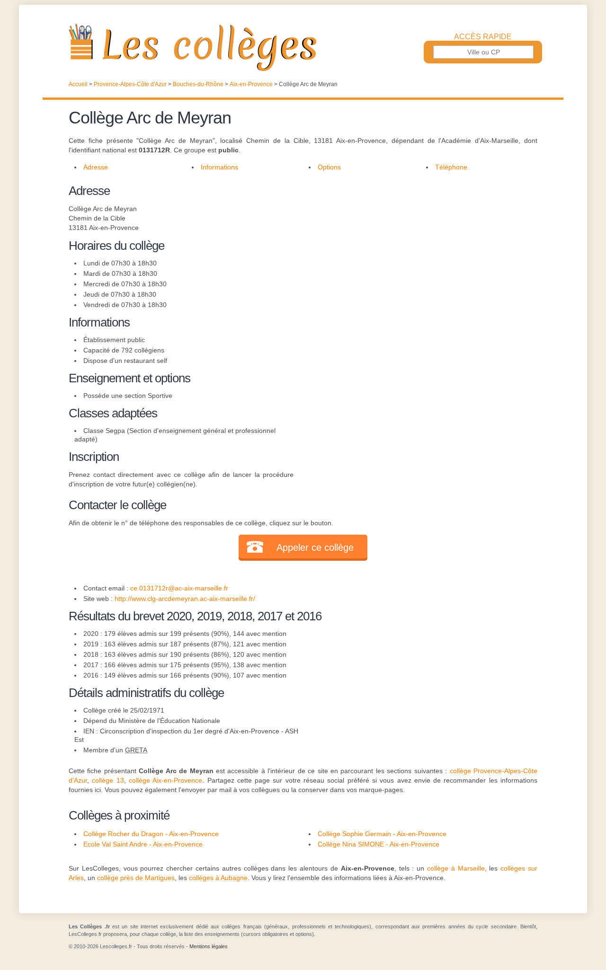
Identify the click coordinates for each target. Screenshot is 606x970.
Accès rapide (483, 37)
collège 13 (108, 780)
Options (329, 167)
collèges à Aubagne (218, 878)
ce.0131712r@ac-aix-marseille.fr (179, 588)
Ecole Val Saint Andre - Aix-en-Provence (143, 844)
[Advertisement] (415, 248)
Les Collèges (303, 47)
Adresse (95, 167)
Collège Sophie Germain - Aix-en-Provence (382, 834)
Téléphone (451, 167)
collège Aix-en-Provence (165, 780)
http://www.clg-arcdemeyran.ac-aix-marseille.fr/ (185, 598)
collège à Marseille (456, 868)
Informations (219, 167)
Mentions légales (208, 946)
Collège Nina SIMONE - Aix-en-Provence (378, 844)
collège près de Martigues (136, 878)
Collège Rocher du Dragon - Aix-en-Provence (151, 834)
